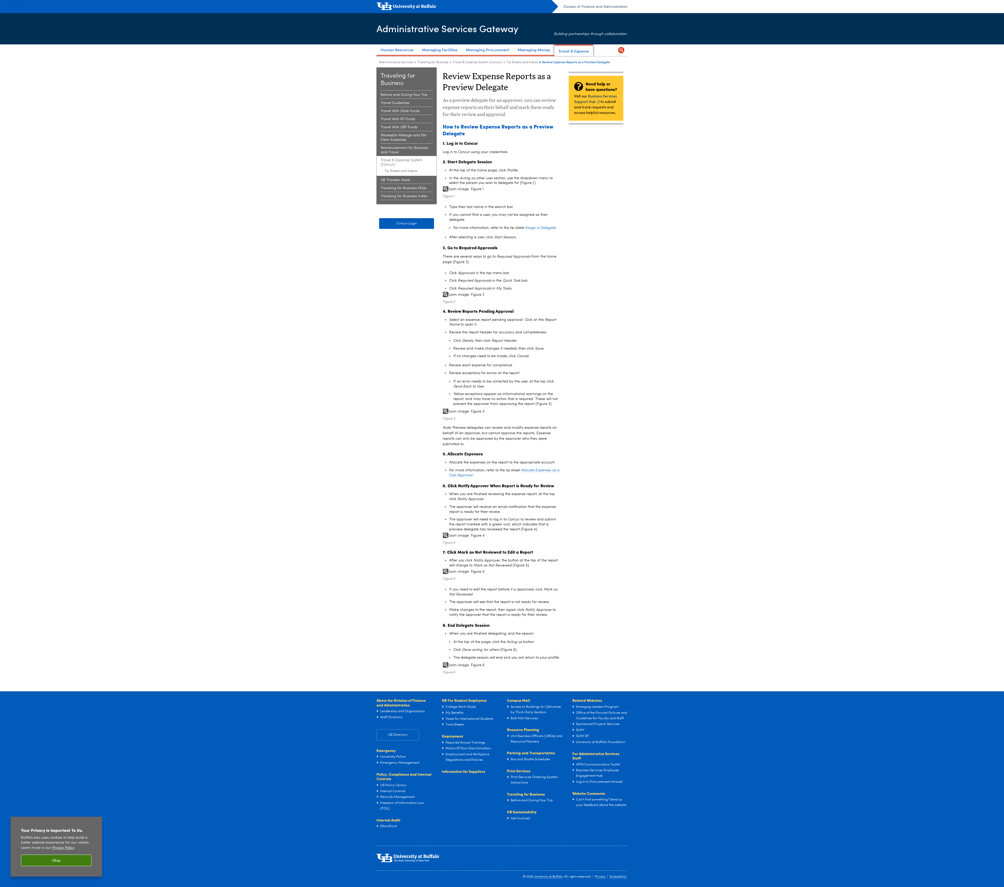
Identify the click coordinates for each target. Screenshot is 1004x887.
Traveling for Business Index (404, 196)
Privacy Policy (63, 848)
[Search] (621, 50)
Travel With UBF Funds (399, 127)
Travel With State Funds (400, 111)
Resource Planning (523, 729)
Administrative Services (396, 62)
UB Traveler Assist (395, 180)
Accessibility (618, 876)
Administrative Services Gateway (447, 28)
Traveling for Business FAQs (403, 188)
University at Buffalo (548, 876)
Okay (56, 860)
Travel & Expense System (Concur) (477, 62)
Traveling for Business (432, 62)
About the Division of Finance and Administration (401, 703)
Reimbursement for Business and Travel (404, 150)
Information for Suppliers (463, 771)
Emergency (386, 750)
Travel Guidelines (395, 103)
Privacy (600, 876)
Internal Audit (388, 819)
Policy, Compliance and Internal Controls (403, 776)
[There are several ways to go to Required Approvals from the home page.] (471, 295)
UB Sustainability (522, 811)
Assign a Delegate (540, 228)
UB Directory (398, 735)
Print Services (518, 770)
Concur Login (406, 223)
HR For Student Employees (464, 700)
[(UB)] (467, 7)
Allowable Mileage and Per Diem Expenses (403, 138)
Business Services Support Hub (595, 99)
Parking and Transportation (531, 752)
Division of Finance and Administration (595, 7)
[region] (56, 847)
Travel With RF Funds (398, 119)
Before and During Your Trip (404, 95)
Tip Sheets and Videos (522, 62)
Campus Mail (518, 700)
